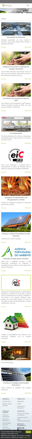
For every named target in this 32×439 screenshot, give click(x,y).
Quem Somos (6, 401)
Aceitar (28, 432)
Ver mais (3, 47)
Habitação (20, 401)
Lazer (19, 404)
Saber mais (27, 437)
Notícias (25, 10)
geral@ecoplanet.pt (24, 421)
